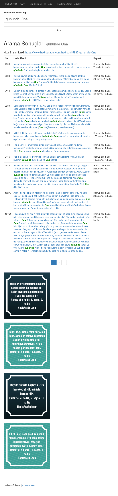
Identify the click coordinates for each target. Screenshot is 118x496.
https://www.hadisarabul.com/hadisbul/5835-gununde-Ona (60, 52)
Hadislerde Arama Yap (15, 12)
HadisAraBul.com (14, 4)
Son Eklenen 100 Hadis (41, 3)
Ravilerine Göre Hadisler (69, 3)
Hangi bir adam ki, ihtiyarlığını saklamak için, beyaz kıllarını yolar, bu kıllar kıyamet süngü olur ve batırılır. (49, 158)
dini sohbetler (28, 485)
